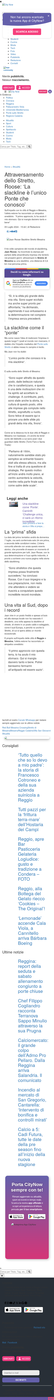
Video (13, 54)
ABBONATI (8, 87)
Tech (12, 48)
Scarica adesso (27, 31)
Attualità (10, 120)
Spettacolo (11, 129)
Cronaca (10, 100)
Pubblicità (15, 57)
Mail (4, 1342)
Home (7, 166)
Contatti (14, 63)
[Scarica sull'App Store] (16, 1217)
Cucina (13, 41)
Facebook (12, 1342)
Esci (51, 1398)
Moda (13, 45)
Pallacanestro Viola (15, 106)
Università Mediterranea (17, 109)
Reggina (10, 103)
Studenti (14, 38)
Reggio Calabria (25, 730)
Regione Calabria (14, 115)
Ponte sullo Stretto (14, 112)
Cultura (9, 126)
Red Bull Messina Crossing (15, 727)
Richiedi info (39, 1327)
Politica (9, 97)
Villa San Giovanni (42, 730)
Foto (12, 51)
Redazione (15, 60)
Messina (14, 730)
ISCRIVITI (20, 1380)
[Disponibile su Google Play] (36, 1217)
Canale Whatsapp (26, 719)
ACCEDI (26, 87)
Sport (8, 123)
